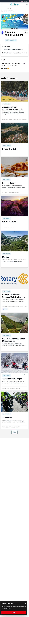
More (14, 432)
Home (4, 8)
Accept (14, 612)
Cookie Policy (7, 608)
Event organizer (12, 8)
